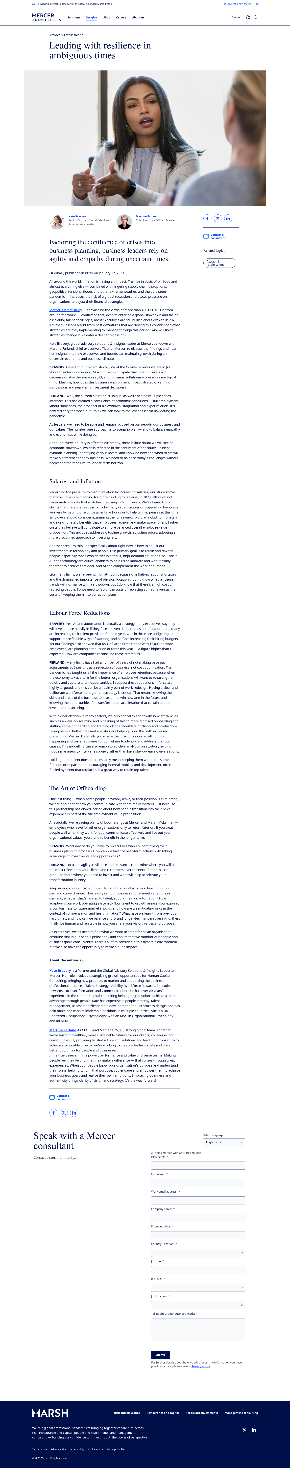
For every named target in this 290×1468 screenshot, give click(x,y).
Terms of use (39, 1449)
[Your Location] (248, 17)
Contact (237, 17)
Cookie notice (95, 1449)
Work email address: (164, 1192)
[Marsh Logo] (50, 1413)
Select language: (213, 1135)
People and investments (202, 1413)
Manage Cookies (116, 1449)
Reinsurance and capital (163, 1413)
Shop (106, 17)
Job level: (156, 1279)
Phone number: (161, 1226)
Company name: (161, 1209)
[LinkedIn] (254, 1430)
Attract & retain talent (66, 35)
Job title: (156, 1261)
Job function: (159, 1296)
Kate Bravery (77, 216)
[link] (53, 1113)
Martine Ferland (147, 216)
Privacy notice (200, 1366)
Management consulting (241, 1413)
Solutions (73, 17)
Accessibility (77, 1449)
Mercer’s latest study (65, 310)
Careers (121, 17)
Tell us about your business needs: (173, 1314)
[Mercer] (46, 17)
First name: (158, 1157)
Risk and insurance (127, 1413)
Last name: (158, 1174)
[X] (244, 1430)
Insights (91, 17)
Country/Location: (162, 1244)
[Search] (256, 17)
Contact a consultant (64, 1097)
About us (138, 17)
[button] (257, 4)
